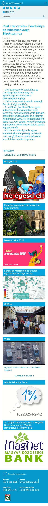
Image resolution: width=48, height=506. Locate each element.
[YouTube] (19, 8)
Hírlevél (10, 12)
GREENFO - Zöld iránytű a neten (20, 155)
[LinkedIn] (11, 8)
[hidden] (24, 3)
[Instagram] (7, 8)
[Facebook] (4, 8)
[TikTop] (15, 8)
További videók (23, 376)
